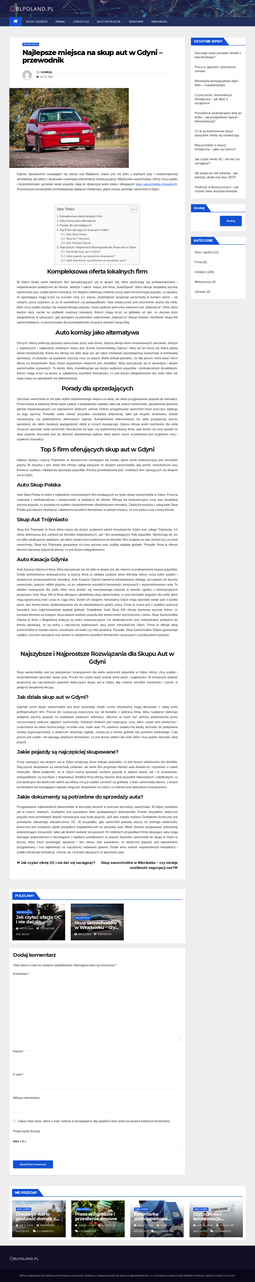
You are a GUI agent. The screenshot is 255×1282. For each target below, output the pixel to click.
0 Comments (45, 1231)
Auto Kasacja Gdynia (78, 242)
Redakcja (159, 21)
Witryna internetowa (26, 1097)
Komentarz (21, 973)
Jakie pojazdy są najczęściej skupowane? (90, 256)
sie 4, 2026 (26, 1225)
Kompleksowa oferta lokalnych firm (81, 216)
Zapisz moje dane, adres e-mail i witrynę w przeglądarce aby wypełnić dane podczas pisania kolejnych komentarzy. (94, 1121)
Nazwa (18, 1051)
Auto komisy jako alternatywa (77, 220)
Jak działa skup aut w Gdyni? (83, 251)
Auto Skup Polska (76, 234)
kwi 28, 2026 (86, 1225)
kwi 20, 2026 (145, 1225)
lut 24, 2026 (205, 1225)
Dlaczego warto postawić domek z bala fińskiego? (36, 1218)
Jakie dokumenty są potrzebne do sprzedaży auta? (96, 260)
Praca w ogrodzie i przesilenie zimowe (96, 1216)
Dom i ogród (37, 21)
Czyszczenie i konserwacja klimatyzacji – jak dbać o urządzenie (213, 99)
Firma (60, 21)
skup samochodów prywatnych (156, 184)
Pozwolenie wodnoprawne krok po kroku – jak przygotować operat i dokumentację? (218, 117)
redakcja (46, 72)
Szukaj (199, 208)
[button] (132, 210)
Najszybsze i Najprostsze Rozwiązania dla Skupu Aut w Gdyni (98, 247)
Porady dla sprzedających (75, 225)
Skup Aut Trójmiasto (78, 238)
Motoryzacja (109, 21)
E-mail (18, 1074)
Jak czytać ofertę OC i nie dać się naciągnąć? (57, 863)
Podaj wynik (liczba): (27, 1131)
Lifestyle (81, 21)
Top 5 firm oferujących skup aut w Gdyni (84, 229)
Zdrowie (136, 21)
